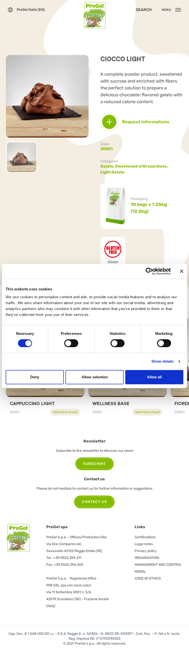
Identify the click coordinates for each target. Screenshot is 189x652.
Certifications (145, 537)
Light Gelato (112, 172)
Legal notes (144, 544)
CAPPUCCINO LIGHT (32, 403)
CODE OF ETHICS (148, 578)
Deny (34, 377)
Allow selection (94, 377)
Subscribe (94, 464)
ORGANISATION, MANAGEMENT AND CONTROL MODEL (158, 565)
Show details (162, 361)
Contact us (94, 502)
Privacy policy (146, 551)
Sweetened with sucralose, (142, 166)
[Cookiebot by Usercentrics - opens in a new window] (149, 271)
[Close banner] (181, 271)
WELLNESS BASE (110, 403)
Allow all (154, 377)
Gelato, (107, 166)
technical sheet (65, 412)
